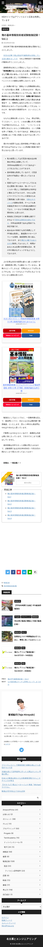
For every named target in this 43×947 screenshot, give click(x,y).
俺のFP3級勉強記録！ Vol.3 (18, 679)
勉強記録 (7, 582)
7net (30, 335)
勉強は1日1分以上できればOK (13, 791)
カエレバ (24, 324)
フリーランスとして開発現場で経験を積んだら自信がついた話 (21, 766)
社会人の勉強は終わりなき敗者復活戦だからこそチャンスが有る (21, 779)
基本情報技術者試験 (10, 586)
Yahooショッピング (12, 335)
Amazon (31, 331)
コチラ (7, 744)
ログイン (5, 917)
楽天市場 (12, 331)
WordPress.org (8, 926)
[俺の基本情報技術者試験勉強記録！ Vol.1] (24, 572)
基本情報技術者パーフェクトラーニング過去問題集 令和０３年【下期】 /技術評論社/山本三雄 (21, 388)
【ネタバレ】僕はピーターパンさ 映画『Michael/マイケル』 (21, 786)
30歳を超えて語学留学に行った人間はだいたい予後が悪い (21, 772)
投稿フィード (7, 920)
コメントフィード (9, 923)
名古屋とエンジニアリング (22, 938)
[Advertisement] (21, 546)
